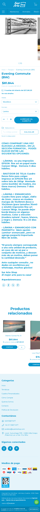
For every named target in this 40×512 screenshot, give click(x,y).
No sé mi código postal (8, 136)
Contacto (5, 406)
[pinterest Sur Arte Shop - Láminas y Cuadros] (16, 448)
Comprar (9, 347)
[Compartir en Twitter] (13, 286)
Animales (26, 12)
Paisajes (11, 70)
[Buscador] (4, 4)
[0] (35, 5)
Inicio (4, 70)
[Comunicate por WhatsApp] (36, 502)
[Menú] (3, 12)
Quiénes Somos (7, 402)
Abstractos (14, 12)
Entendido (34, 509)
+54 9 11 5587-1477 (11, 425)
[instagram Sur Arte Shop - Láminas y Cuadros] (4, 448)
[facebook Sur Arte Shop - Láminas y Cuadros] (10, 448)
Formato (4, 107)
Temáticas (5, 390)
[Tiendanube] (8, 503)
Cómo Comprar (7, 398)
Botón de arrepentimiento (16, 500)
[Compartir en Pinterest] (17, 286)
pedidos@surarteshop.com (15, 429)
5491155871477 (10, 421)
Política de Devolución (10, 410)
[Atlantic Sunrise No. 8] (21, 347)
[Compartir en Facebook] (8, 286)
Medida (4, 97)
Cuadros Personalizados (10, 394)
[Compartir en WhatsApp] (3, 285)
